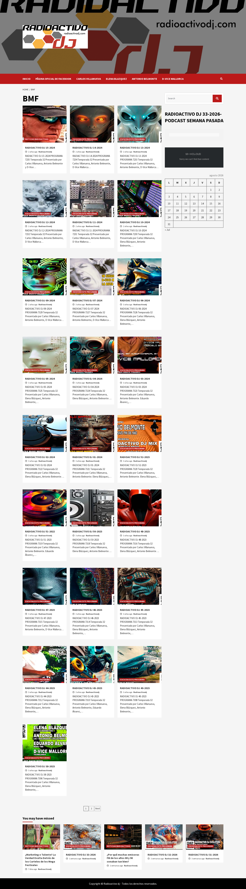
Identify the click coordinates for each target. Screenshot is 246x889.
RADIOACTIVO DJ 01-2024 (87, 457)
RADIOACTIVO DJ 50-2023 (87, 531)
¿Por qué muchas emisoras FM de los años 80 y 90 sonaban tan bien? (123, 858)
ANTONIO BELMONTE (144, 78)
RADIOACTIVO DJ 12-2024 (40, 222)
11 (177, 203)
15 (211, 203)
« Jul (167, 229)
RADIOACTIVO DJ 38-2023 (40, 766)
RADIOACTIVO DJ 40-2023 (135, 688)
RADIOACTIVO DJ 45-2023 (135, 609)
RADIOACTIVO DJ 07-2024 (87, 300)
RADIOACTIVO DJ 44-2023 (40, 688)
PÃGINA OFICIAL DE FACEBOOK (53, 78)
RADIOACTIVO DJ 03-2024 (135, 378)
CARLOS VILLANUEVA (88, 78)
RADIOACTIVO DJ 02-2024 (40, 457)
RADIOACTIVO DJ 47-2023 (40, 609)
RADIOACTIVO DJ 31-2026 (203, 854)
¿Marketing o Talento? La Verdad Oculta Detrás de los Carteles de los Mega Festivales (40, 860)
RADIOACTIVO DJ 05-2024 (40, 378)
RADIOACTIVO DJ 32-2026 (162, 854)
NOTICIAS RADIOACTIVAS (36, 139)
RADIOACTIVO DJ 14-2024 (87, 147)
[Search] (221, 79)
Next (97, 808)
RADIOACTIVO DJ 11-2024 (87, 222)
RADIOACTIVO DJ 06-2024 (135, 300)
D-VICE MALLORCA (173, 78)
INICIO (26, 78)
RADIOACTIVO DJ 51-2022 (40, 531)
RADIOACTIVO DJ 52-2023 (135, 457)
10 (169, 203)
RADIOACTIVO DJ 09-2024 (40, 300)
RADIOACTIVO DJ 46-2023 (87, 609)
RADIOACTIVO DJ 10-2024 (135, 222)
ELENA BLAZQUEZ (116, 78)
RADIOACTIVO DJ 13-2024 (135, 147)
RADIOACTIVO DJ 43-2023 (87, 688)
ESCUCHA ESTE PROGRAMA (85, 139)
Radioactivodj (45, 151)
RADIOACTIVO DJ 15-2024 (40, 147)
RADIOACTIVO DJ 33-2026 (81, 854)
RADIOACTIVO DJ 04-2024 (87, 378)
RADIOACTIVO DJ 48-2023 (135, 531)
